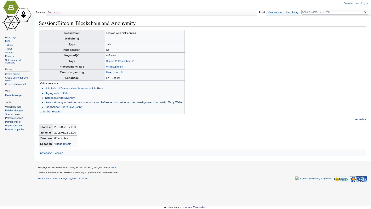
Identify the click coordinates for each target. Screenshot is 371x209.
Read (262, 12)
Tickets (9, 45)
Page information (14, 125)
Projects (9, 56)
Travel (8, 48)
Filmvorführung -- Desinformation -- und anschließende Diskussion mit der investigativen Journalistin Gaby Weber (113, 102)
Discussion (54, 12)
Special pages (12, 114)
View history (291, 12)
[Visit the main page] (17, 15)
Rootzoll (112, 167)
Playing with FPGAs (56, 93)
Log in (364, 3)
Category (45, 152)
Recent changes (13, 95)
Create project (12, 74)
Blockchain (124, 61)
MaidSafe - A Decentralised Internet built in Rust (73, 88)
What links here (13, 106)
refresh (359, 119)
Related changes (14, 110)
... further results (50, 111)
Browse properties (14, 129)
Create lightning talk (15, 84)
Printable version (14, 118)
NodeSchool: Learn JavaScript (63, 106)
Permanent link (13, 122)
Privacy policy (44, 178)
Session (58, 152)
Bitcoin (110, 61)
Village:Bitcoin (114, 66)
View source (275, 12)
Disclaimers (83, 178)
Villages (9, 52)
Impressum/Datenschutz (194, 207)
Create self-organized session (16, 79)
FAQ (7, 41)
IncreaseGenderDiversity (59, 97)
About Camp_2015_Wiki (64, 178)
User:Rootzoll (114, 72)
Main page (10, 37)
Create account (352, 3)
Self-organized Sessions (13, 61)
